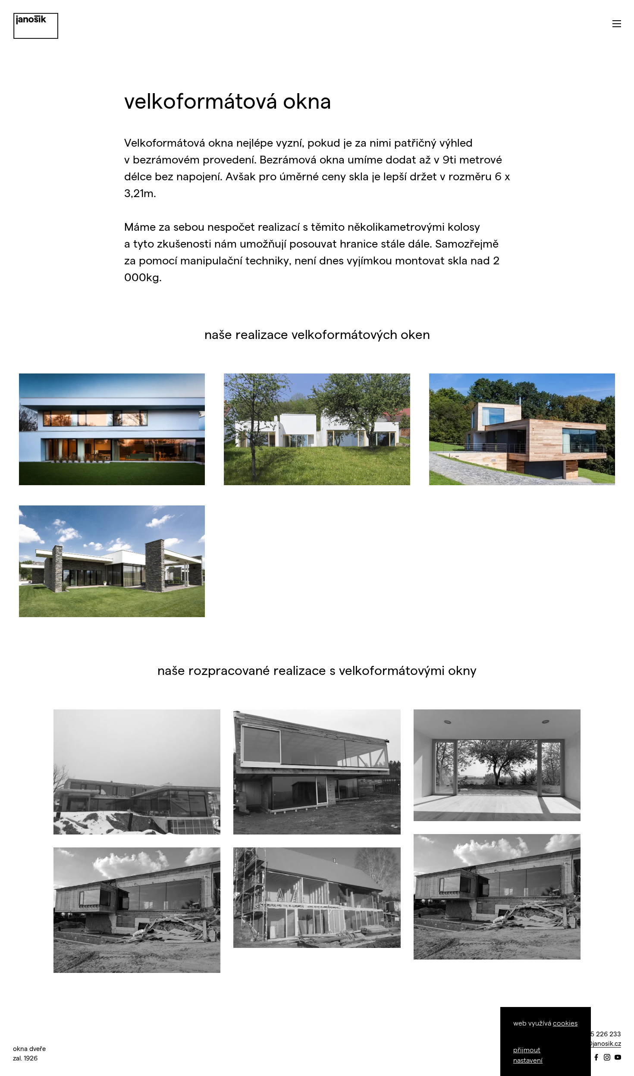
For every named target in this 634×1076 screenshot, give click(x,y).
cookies (565, 1023)
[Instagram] (607, 1058)
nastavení (528, 1060)
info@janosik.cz (598, 1043)
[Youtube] (618, 1058)
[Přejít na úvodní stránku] (36, 26)
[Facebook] (596, 1058)
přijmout (526, 1049)
